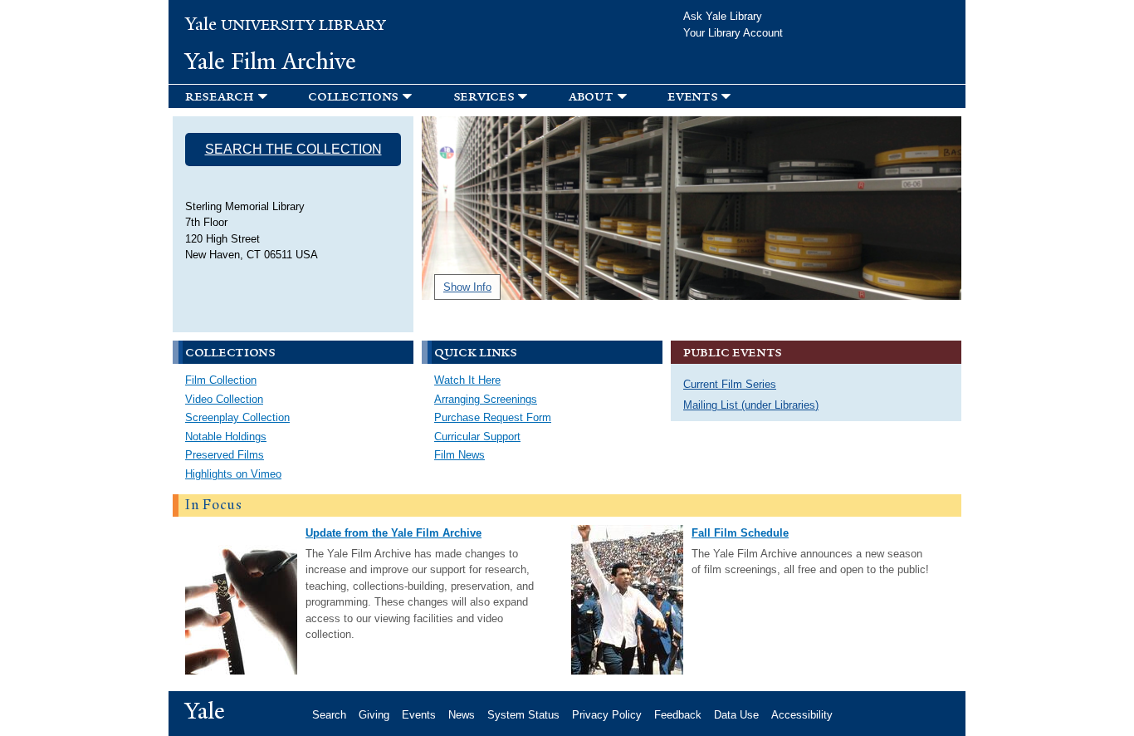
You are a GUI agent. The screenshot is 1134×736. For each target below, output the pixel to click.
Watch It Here (467, 380)
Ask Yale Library (722, 16)
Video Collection (224, 399)
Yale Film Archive (270, 61)
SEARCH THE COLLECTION (293, 149)
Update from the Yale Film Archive (393, 533)
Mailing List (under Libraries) (751, 405)
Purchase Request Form (492, 417)
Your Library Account (733, 33)
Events (419, 715)
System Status (523, 715)
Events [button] (692, 95)
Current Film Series (729, 384)
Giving (374, 715)
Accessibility (802, 715)
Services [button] (484, 95)
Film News (459, 455)
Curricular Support (477, 436)
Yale (205, 711)
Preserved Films (224, 455)
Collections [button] (353, 95)
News (461, 715)
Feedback (677, 715)
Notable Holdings (225, 436)
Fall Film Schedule (740, 533)
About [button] (591, 95)
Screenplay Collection (237, 417)
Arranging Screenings (485, 399)
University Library (285, 25)
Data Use (736, 715)
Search (329, 715)
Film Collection (221, 380)
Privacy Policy (607, 715)
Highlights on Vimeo (233, 474)
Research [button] (219, 95)
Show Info (467, 287)
